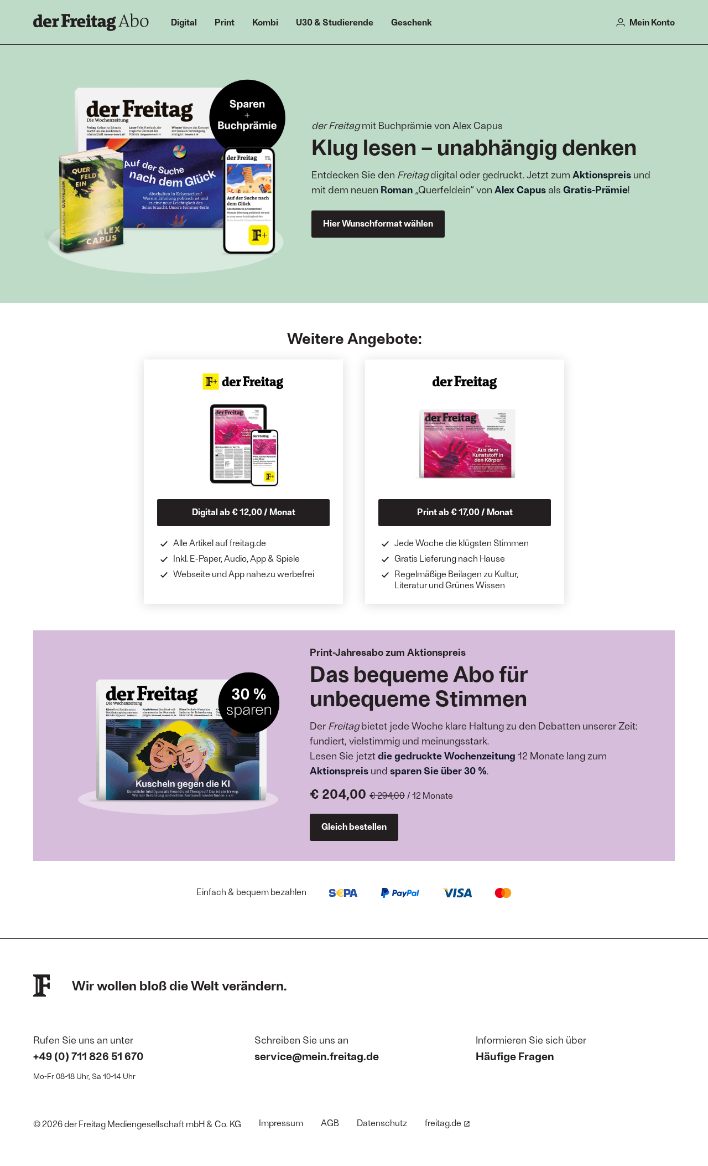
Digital (184, 22)
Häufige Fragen (515, 1055)
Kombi (265, 22)
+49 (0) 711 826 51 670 (88, 1055)
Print (225, 22)
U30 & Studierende (334, 22)
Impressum (281, 1122)
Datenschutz (382, 1122)
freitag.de (443, 1122)
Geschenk (411, 22)
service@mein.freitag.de (316, 1055)
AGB (330, 1122)
